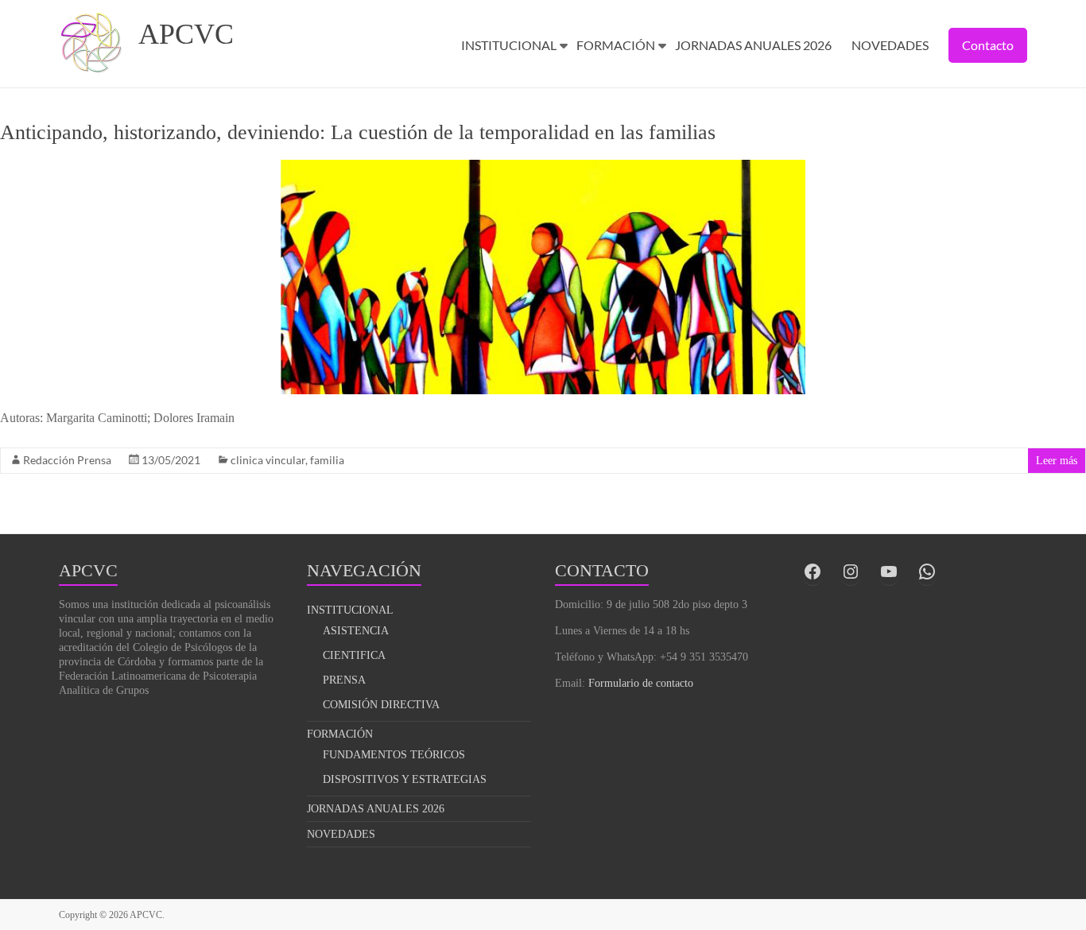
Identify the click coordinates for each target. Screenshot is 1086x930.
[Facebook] (812, 571)
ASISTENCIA (356, 631)
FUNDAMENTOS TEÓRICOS (394, 755)
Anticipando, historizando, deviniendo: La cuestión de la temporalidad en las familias (358, 132)
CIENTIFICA (354, 655)
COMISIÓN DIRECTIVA (381, 705)
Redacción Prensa (67, 460)
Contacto (988, 44)
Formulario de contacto (640, 683)
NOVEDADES (890, 44)
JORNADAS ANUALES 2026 (753, 44)
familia (327, 460)
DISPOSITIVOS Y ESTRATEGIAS (405, 779)
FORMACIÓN (615, 44)
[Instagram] (850, 571)
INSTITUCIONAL (509, 44)
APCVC (186, 34)
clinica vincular (268, 460)
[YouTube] (888, 571)
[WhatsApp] (927, 571)
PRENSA (344, 680)
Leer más (1056, 461)
